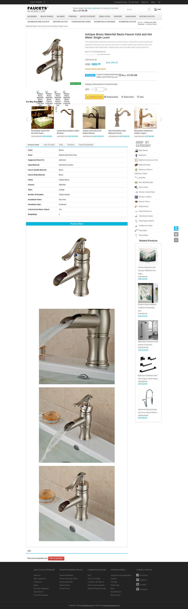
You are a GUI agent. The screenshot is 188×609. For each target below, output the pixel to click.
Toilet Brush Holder (146, 216)
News (36, 585)
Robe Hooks (143, 187)
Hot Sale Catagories (41, 588)
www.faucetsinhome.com (111, 605)
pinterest (143, 580)
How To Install (49, 145)
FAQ (89, 575)
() (98, 54)
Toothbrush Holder (146, 226)
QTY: (87, 89)
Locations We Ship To (96, 582)
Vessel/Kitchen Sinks (81, 22)
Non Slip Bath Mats (146, 182)
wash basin (131, 16)
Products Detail (33, 145)
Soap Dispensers (145, 211)
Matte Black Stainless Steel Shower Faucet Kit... (148, 343)
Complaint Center (120, 2)
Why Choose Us (40, 579)
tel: (159, 2)
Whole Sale (115, 585)
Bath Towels (143, 150)
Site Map (114, 582)
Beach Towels (47, 16)
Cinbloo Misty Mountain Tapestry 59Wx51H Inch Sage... (147, 270)
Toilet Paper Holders (146, 221)
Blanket (61, 16)
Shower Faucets (60, 22)
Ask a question (56, 558)
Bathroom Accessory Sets (148, 160)
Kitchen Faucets (147, 16)
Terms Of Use (65, 588)
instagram (144, 589)
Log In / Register (36, 2)
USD (87, 64)
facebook (144, 575)
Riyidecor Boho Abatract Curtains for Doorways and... (147, 308)
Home (140, 22)
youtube (143, 585)
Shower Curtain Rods (147, 192)
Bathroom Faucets (127, 22)
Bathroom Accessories (104, 22)
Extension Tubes (141, 174)
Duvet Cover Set (87, 16)
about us (144, 2)
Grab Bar (142, 178)
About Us (37, 575)
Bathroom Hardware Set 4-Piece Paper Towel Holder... (148, 377)
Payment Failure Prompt (97, 588)
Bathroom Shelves (145, 170)
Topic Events (38, 592)
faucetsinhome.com (38, 9)
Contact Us (38, 582)
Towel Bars (143, 230)
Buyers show (115, 595)
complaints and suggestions (121, 575)
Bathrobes (142, 155)
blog (153, 2)
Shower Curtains (145, 197)
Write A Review (105, 54)
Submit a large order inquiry (95, 69)
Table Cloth (104, 16)
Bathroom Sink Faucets (38, 22)
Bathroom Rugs (144, 165)
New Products (116, 592)
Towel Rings (143, 235)
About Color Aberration (96, 585)
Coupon (114, 579)
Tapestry (118, 16)
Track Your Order (94, 579)
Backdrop (32, 16)
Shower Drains (144, 202)
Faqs (61, 145)
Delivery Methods (66, 582)
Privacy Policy (65, 585)
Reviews (71, 145)
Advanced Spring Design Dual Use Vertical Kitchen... (148, 411)
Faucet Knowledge (86, 145)
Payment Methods (66, 575)
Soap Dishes (143, 206)
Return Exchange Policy (69, 579)
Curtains (72, 16)
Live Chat (134, 2)
